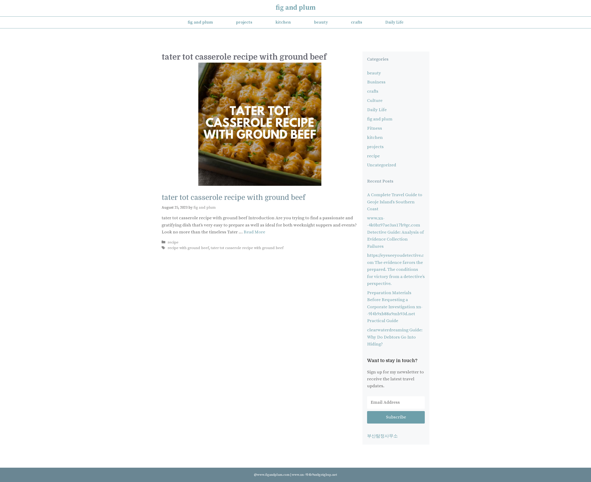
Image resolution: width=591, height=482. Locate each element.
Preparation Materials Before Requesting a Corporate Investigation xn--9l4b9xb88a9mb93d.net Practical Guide (394, 307)
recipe (173, 242)
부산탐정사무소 (382, 436)
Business (376, 82)
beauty (321, 22)
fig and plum (296, 7)
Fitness (374, 128)
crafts (356, 22)
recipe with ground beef (188, 248)
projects (244, 22)
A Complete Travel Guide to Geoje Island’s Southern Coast (394, 202)
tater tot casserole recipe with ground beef (233, 197)
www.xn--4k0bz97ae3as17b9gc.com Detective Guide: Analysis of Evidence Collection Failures (395, 232)
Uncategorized (381, 165)
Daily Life (394, 22)
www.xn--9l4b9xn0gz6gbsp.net (314, 475)
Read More (254, 232)
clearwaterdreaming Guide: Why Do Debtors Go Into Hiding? (394, 337)
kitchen (283, 22)
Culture (375, 100)
